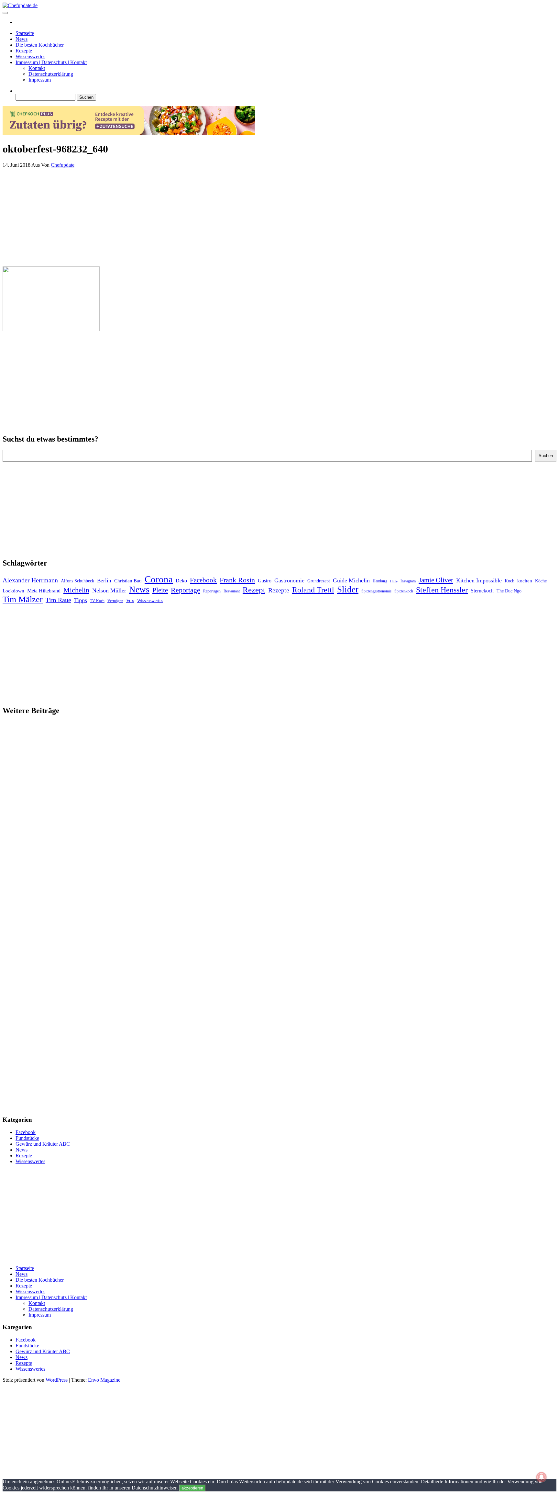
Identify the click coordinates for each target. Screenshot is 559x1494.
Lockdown (13, 590)
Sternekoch (482, 590)
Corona (159, 579)
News (21, 39)
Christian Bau (128, 580)
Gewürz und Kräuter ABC (43, 1144)
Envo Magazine (104, 1380)
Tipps (80, 600)
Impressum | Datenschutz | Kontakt (51, 62)
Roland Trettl (313, 590)
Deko (181, 580)
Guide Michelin (351, 580)
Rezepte (24, 50)
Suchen (546, 455)
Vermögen (115, 601)
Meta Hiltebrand (43, 590)
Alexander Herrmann (30, 580)
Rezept (254, 589)
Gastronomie (289, 580)
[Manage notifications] (541, 1477)
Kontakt (36, 68)
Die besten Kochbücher (40, 45)
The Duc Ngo (509, 591)
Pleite (160, 590)
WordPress (57, 1380)
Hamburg (380, 581)
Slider (347, 589)
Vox (130, 600)
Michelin (76, 590)
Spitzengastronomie (376, 591)
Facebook (203, 580)
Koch (509, 581)
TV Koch (97, 601)
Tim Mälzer (23, 599)
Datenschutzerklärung (50, 74)
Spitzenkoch (403, 591)
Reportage (185, 590)
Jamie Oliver (436, 580)
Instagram (408, 581)
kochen (524, 580)
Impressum (39, 80)
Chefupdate (62, 165)
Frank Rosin (237, 580)
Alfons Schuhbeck (77, 581)
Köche (541, 581)
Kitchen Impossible (479, 580)
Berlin (104, 581)
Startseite (25, 33)
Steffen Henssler (442, 590)
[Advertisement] (197, 216)
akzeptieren (192, 1488)
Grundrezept (318, 581)
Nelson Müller (109, 590)
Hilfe (394, 581)
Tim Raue (58, 599)
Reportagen (212, 591)
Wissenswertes (30, 56)
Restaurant (232, 591)
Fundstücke (27, 1138)
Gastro (264, 580)
